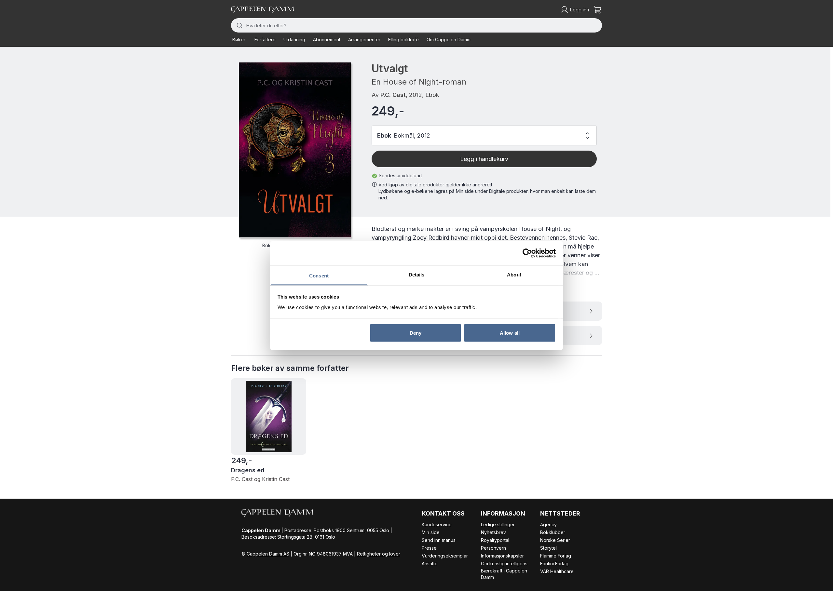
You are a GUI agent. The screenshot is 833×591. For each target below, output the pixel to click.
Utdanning (294, 39)
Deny (415, 333)
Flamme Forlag (555, 555)
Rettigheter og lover (378, 554)
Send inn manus (439, 540)
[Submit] (238, 25)
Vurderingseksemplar (445, 555)
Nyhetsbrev (493, 532)
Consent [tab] (319, 275)
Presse (429, 548)
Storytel (548, 548)
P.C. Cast (393, 94)
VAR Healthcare (557, 571)
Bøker (238, 39)
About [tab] (514, 274)
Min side (431, 532)
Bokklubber (552, 532)
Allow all (510, 333)
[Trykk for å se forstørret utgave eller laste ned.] (295, 149)
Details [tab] (417, 274)
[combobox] (416, 25)
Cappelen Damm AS (268, 554)
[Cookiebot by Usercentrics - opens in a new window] (527, 253)
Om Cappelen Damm (449, 39)
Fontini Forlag (554, 563)
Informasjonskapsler (502, 555)
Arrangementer (364, 39)
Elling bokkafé (403, 39)
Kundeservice (437, 524)
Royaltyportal (495, 540)
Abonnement (326, 39)
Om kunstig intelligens (504, 563)
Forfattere (265, 39)
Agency (548, 524)
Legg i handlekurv (484, 158)
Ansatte (430, 563)
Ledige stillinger (498, 524)
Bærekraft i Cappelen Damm (504, 574)
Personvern (493, 548)
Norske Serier (555, 540)
